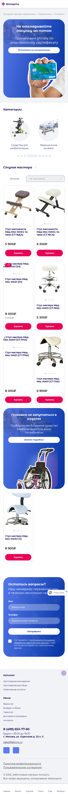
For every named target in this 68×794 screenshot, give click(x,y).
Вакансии (8, 704)
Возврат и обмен (12, 708)
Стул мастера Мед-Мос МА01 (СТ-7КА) (48, 380)
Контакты (8, 720)
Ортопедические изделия (16, 681)
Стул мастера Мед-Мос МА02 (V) (16, 537)
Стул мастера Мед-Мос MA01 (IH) (16, 280)
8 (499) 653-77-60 (16, 729)
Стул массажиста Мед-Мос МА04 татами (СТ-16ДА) (16, 232)
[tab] (18, 156)
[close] (66, 592)
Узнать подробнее (34, 440)
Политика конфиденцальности (22, 763)
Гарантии (8, 712)
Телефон (13, 615)
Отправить (34, 631)
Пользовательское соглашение (22, 767)
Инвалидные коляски (14, 689)
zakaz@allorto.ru (12, 742)
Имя (10, 601)
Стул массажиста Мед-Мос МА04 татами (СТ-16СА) (48, 232)
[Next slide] (66, 131)
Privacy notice (59, 593)
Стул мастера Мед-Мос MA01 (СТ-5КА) (48, 307)
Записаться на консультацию (34, 50)
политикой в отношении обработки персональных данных (34, 641)
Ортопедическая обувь (15, 685)
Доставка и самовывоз (15, 716)
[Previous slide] (2, 131)
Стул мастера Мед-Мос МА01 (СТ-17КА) (17, 354)
